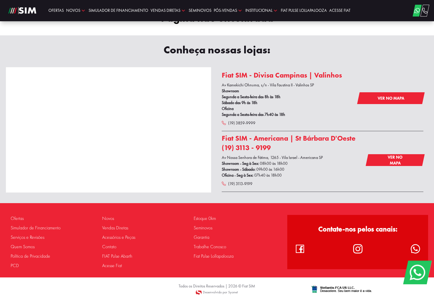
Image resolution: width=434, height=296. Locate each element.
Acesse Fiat (112, 265)
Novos (108, 218)
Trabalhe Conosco (210, 246)
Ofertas (17, 218)
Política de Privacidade (30, 256)
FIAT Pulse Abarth (117, 256)
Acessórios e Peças (118, 237)
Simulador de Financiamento (36, 228)
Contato (109, 246)
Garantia (201, 237)
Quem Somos (23, 246)
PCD (15, 265)
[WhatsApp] (417, 272)
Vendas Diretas (115, 228)
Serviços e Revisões (27, 237)
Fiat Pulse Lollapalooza (214, 256)
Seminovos (203, 228)
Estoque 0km (205, 218)
